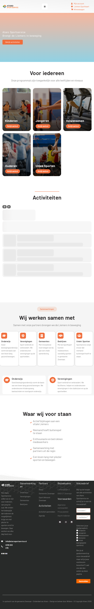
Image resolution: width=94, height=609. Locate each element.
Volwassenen (83, 535)
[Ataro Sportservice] (7, 485)
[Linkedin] (71, 522)
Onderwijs (17, 378)
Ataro (46, 601)
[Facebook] (60, 522)
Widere (69, 601)
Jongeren (82, 533)
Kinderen (81, 530)
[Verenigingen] (53, 380)
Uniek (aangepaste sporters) (81, 542)
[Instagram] (65, 522)
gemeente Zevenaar (24, 601)
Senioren (81, 538)
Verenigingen (65, 378)
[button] (44, 6)
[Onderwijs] (7, 380)
